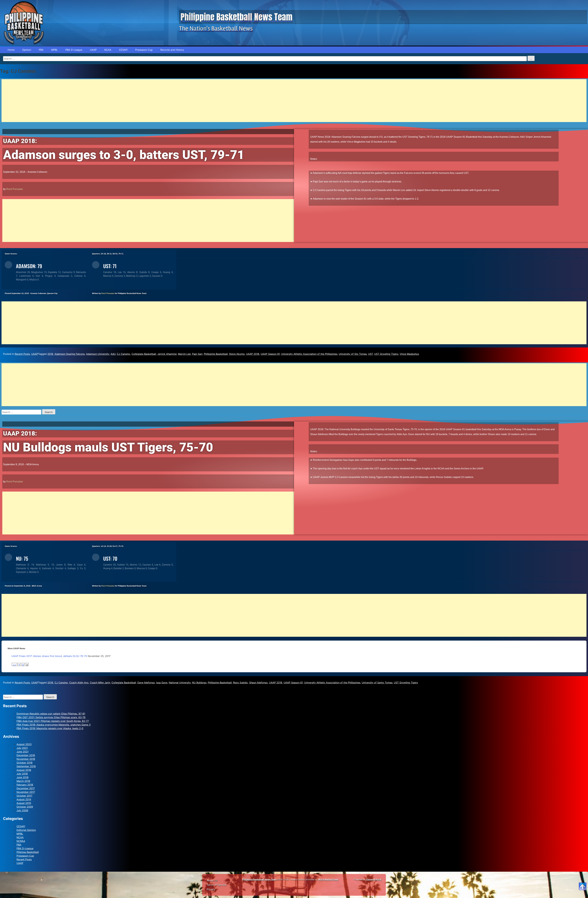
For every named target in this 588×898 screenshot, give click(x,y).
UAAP (93, 49)
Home (11, 49)
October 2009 (25, 806)
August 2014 (24, 799)
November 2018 (26, 758)
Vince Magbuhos (409, 353)
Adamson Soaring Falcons (70, 353)
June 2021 (22, 751)
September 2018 (26, 766)
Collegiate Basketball (144, 353)
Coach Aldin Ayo (79, 682)
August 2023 (24, 744)
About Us (212, 880)
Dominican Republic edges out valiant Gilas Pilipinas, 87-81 (51, 713)
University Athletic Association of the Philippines (309, 353)
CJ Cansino (123, 353)
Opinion (26, 49)
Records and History (172, 49)
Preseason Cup (144, 49)
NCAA (107, 49)
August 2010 (24, 803)
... (531, 58)
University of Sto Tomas (353, 353)
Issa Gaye (161, 682)
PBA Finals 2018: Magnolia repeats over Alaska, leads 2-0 (50, 728)
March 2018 (23, 781)
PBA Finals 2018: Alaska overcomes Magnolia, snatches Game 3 (53, 724)
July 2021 (22, 747)
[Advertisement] (93, 100)
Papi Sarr (197, 353)
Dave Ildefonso (146, 682)
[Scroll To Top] (582, 883)
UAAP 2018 (252, 353)
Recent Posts (22, 353)
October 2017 (24, 795)
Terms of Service (216, 884)
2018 (50, 353)
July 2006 (22, 810)
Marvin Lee (184, 353)
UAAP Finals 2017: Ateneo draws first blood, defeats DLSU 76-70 (49, 656)
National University (180, 682)
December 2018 (26, 755)
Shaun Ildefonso (258, 682)
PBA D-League (73, 49)
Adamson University (97, 353)
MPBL (54, 49)
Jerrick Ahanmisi (167, 353)
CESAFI (123, 49)
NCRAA (21, 841)
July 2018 (22, 773)
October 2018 (24, 762)
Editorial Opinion (26, 830)
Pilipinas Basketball (28, 852)
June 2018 (22, 777)
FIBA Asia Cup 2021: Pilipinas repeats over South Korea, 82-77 (53, 721)
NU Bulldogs (199, 682)
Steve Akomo (237, 353)
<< (14, 664)
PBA (41, 49)
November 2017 (26, 792)
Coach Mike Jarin (100, 682)
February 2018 (25, 784)
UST (370, 353)
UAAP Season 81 (270, 353)
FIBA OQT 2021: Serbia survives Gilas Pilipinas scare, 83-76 (51, 717)
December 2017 (26, 788)
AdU (113, 353)
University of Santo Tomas (377, 682)
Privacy (211, 889)
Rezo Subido (240, 682)
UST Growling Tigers (386, 353)
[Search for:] (22, 412)
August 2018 (24, 770)
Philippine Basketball (216, 353)
